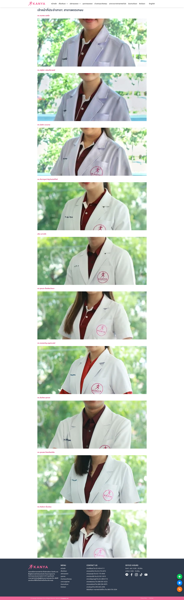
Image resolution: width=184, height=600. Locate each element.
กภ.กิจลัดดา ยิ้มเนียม (44, 507)
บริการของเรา (74, 3)
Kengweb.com (65, 598)
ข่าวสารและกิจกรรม (100, 3)
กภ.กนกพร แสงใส (43, 15)
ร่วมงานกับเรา (132, 3)
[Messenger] (179, 583)
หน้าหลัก (54, 3)
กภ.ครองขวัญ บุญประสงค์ (46, 343)
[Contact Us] (179, 589)
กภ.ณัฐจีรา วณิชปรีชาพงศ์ (46, 70)
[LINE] (179, 576)
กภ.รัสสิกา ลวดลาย (43, 125)
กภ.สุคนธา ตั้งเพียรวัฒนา (45, 288)
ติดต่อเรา (142, 3)
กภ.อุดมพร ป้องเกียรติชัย (46, 452)
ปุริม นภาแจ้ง (41, 234)
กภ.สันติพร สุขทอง (43, 397)
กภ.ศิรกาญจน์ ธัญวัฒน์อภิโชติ (47, 179)
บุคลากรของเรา (88, 3)
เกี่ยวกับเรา (62, 3)
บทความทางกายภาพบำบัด (117, 3)
